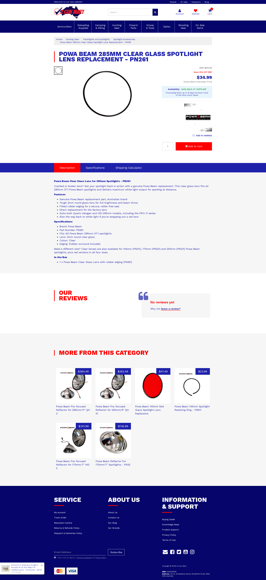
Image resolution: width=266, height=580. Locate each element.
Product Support (170, 529)
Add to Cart (195, 146)
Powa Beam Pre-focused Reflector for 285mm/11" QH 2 (73, 410)
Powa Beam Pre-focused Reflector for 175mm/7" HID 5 (72, 465)
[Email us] (165, 552)
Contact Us (113, 517)
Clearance (196, 2)
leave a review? (171, 308)
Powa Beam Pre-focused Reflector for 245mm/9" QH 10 (112, 410)
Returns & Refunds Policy (66, 528)
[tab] (67, 168)
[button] (202, 135)
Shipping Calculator (129, 167)
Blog (206, 2)
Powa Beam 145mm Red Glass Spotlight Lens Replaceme (149, 410)
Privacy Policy (169, 535)
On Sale (184, 2)
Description (67, 167)
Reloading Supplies (83, 26)
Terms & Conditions (84, 558)
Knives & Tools (149, 26)
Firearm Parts (133, 26)
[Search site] (155, 12)
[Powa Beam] (198, 117)
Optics (166, 26)
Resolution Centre (63, 523)
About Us (112, 512)
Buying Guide (168, 519)
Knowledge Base (170, 524)
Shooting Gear (183, 26)
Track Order (60, 517)
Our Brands (114, 528)
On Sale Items (199, 26)
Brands (173, 2)
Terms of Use (169, 540)
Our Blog (112, 523)
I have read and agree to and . (82, 558)
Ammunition (64, 26)
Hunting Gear (117, 26)
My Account (60, 512)
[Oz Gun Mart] (69, 12)
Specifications (95, 167)
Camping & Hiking (99, 26)
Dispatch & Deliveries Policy (68, 533)
